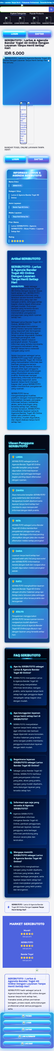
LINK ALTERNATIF (28, 1036)
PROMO (29, 1017)
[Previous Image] (5, 81)
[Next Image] (49, 81)
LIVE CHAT (29, 1043)
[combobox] (24, 9)
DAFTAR (39, 34)
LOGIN (14, 34)
